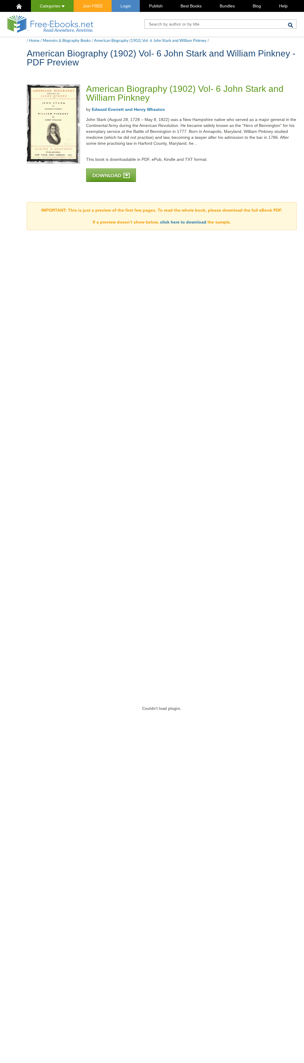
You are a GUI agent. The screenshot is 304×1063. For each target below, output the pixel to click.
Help (283, 6)
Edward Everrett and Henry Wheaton (128, 109)
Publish (156, 6)
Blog (257, 6)
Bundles (227, 6)
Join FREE (93, 6)
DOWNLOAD (107, 175)
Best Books (191, 6)
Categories (50, 6)
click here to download (183, 222)
